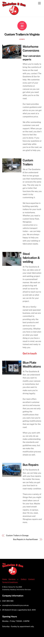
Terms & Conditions (10, 582)
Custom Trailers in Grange (17, 535)
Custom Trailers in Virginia (21, 34)
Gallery (24, 579)
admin (22, 39)
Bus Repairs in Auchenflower (25, 539)
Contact (31, 579)
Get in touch (30, 353)
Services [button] (12, 579)
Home (4, 579)
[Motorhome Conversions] (14, 14)
